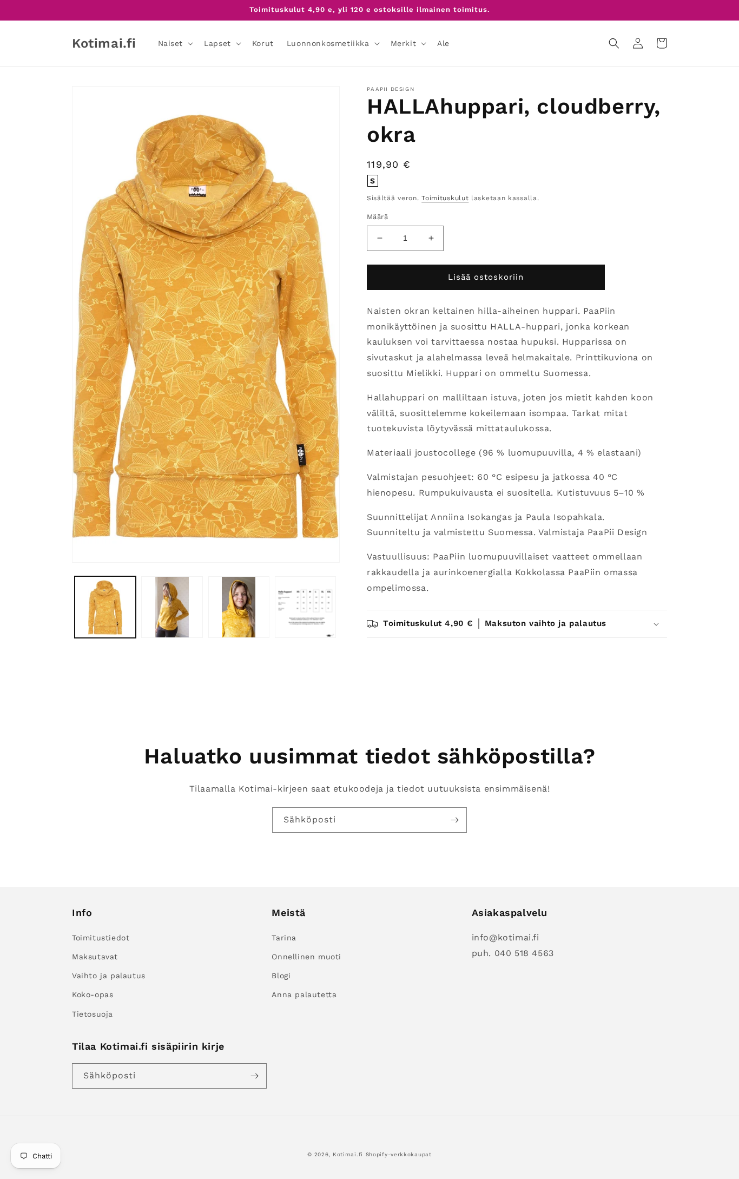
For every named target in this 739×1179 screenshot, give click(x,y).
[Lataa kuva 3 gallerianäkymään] (238, 606)
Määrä (377, 217)
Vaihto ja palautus (109, 975)
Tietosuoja (92, 1014)
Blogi (281, 975)
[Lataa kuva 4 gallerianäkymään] (305, 606)
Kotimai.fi (348, 1154)
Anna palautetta (304, 994)
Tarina (284, 937)
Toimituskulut (445, 198)
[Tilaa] (454, 820)
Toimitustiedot (100, 937)
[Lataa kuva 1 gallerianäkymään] (105, 606)
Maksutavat (95, 956)
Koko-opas (92, 994)
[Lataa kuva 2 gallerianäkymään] (171, 606)
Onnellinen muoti (306, 956)
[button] (174, 43)
